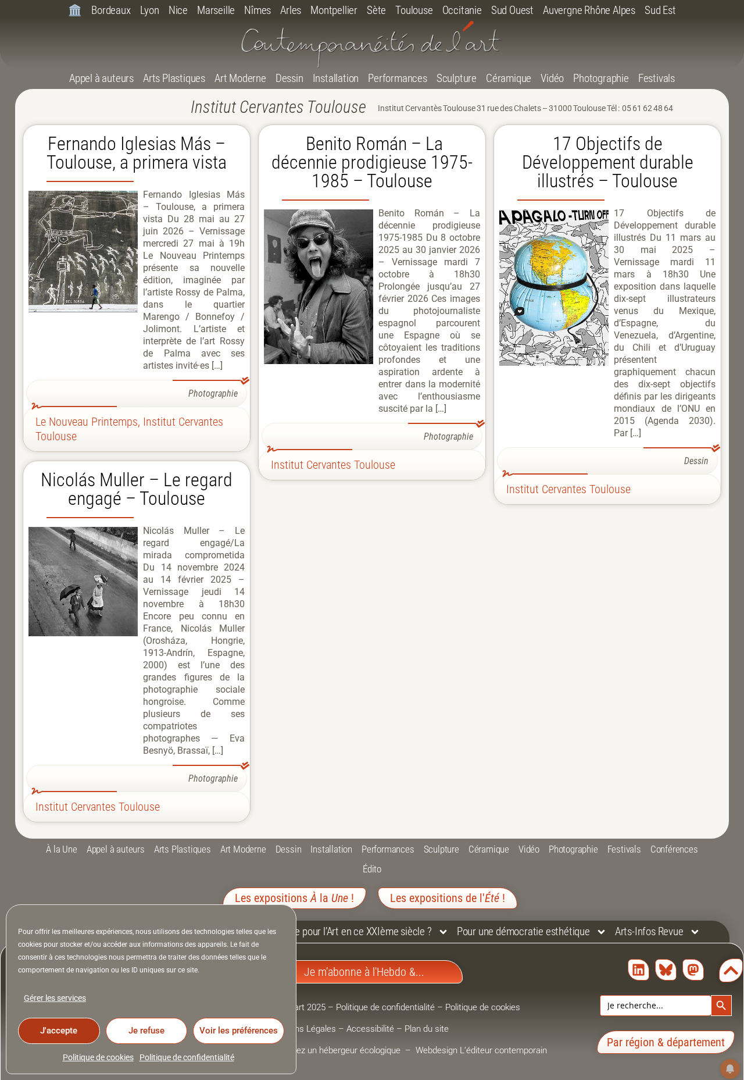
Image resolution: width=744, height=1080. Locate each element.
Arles (290, 10)
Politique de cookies (98, 1057)
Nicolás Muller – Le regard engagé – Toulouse (137, 489)
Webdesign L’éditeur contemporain (481, 1050)
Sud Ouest (512, 10)
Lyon (149, 10)
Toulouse (413, 10)
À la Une (61, 849)
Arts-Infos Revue (649, 931)
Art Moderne (240, 78)
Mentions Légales (302, 1029)
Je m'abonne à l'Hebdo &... (364, 972)
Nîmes (257, 10)
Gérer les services (55, 998)
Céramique (508, 78)
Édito (372, 869)
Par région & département (666, 1042)
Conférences (674, 849)
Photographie (601, 78)
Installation (336, 78)
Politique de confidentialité (187, 1057)
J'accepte (58, 1030)
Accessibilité (370, 1029)
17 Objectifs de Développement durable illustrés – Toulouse (607, 162)
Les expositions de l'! (447, 898)
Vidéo (552, 78)
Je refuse (146, 1030)
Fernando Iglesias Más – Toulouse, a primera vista (136, 153)
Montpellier (333, 10)
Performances (397, 78)
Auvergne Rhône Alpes (589, 10)
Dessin (289, 78)
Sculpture (457, 78)
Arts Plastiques (174, 78)
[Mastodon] (693, 970)
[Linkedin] (638, 970)
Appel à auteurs (101, 78)
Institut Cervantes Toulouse (333, 465)
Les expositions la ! (294, 898)
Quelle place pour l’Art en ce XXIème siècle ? (340, 931)
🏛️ (75, 10)
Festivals (656, 78)
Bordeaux (110, 10)
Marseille (216, 10)
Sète (376, 10)
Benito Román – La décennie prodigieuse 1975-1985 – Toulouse (372, 162)
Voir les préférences (238, 1030)
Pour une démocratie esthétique (523, 931)
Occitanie (462, 10)
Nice (178, 10)
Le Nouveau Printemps (86, 422)
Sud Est (660, 10)
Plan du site (427, 1029)
